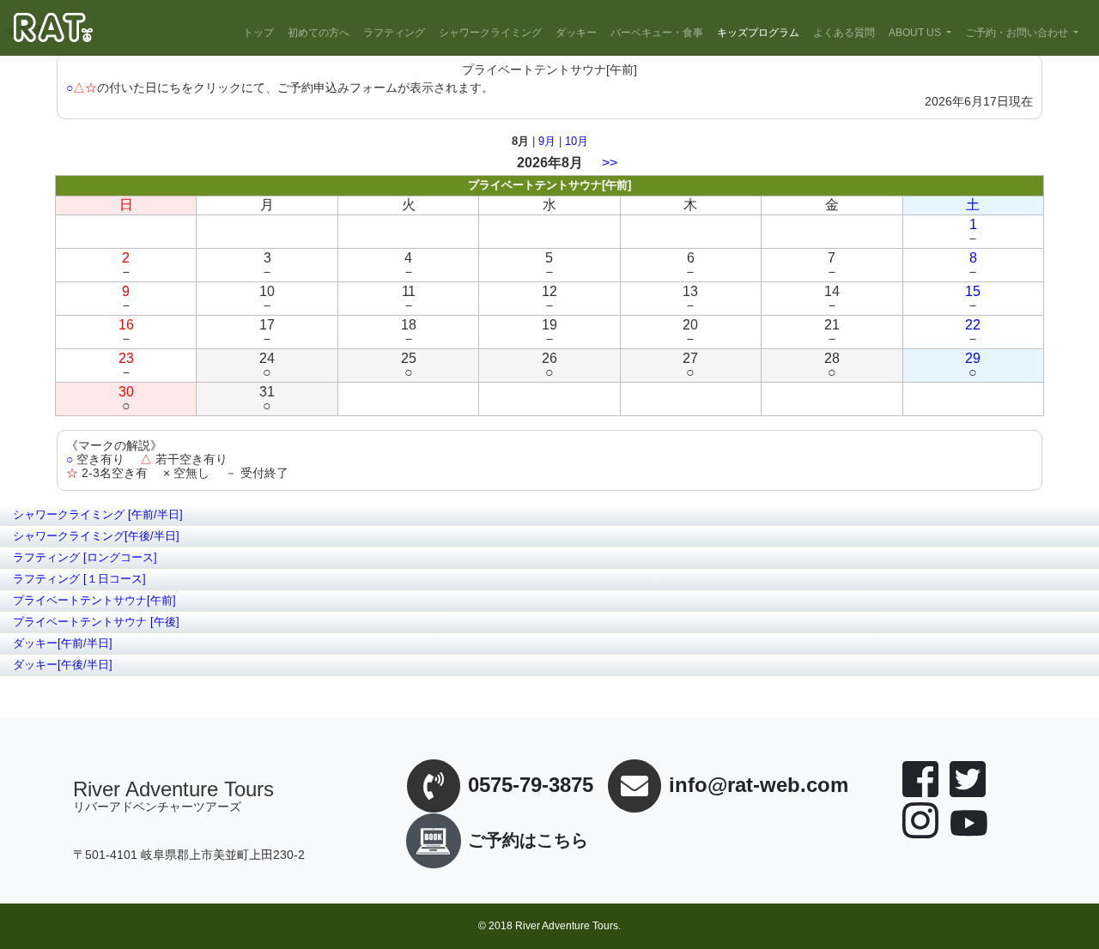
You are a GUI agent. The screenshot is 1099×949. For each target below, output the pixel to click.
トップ (258, 33)
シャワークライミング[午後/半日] (96, 535)
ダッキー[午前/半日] (62, 643)
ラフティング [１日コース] (79, 578)
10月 (576, 141)
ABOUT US (915, 33)
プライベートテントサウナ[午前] (94, 600)
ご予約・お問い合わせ (1016, 33)
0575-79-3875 (530, 786)
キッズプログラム (758, 33)
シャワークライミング (490, 33)
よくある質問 (844, 33)
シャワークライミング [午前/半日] (98, 514)
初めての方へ (318, 33)
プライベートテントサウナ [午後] (96, 621)
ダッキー (576, 33)
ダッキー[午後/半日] (62, 664)
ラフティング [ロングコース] (85, 557)
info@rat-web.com (758, 786)
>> (609, 162)
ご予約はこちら (528, 840)
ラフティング (394, 33)
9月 (547, 141)
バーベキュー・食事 (656, 33)
